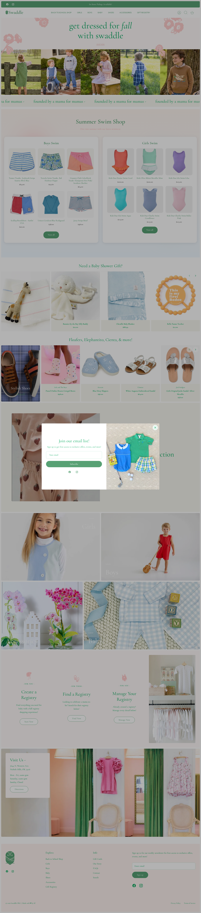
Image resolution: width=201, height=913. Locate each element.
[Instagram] (77, 472)
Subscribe (74, 464)
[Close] (155, 427)
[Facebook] (70, 472)
